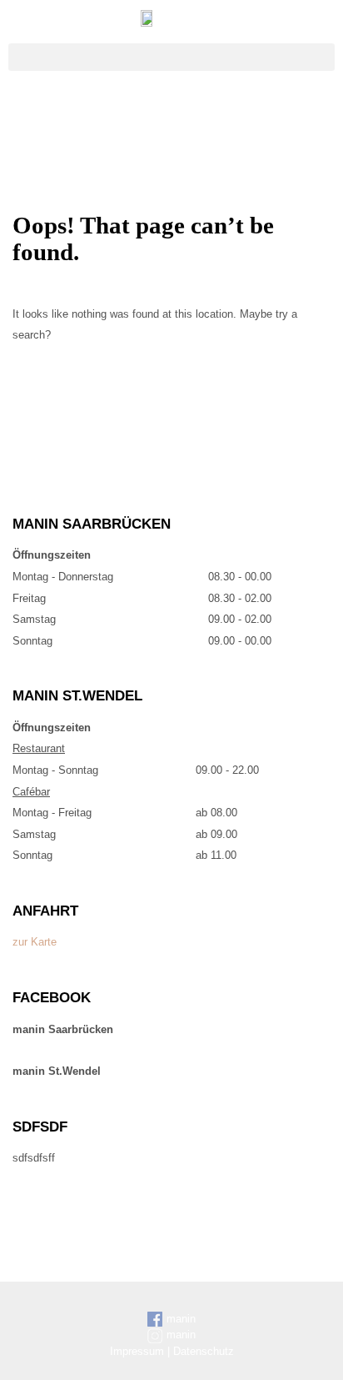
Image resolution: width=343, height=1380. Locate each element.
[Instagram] (190, 112)
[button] (171, 57)
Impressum (137, 1351)
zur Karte (34, 942)
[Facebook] (153, 112)
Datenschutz (203, 1351)
